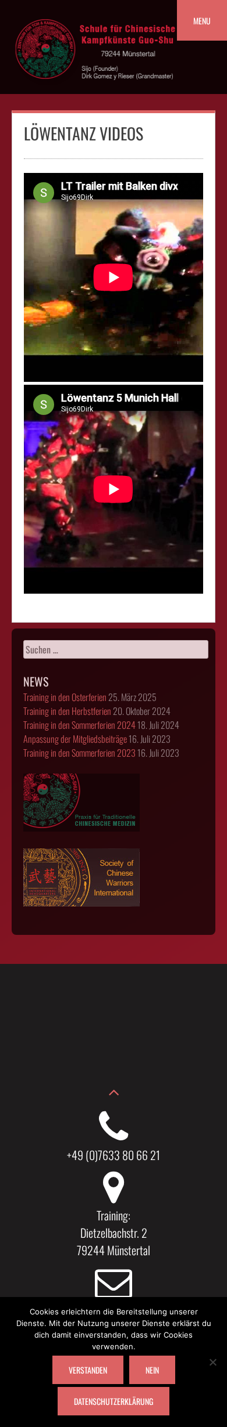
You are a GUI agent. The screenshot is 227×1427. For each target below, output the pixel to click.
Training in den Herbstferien (67, 711)
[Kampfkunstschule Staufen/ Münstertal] (96, 88)
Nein (152, 1370)
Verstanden (88, 1370)
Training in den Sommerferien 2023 (79, 753)
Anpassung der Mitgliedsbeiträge (75, 739)
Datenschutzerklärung (113, 1401)
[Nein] (212, 1362)
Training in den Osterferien (65, 697)
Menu (202, 21)
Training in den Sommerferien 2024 (79, 725)
